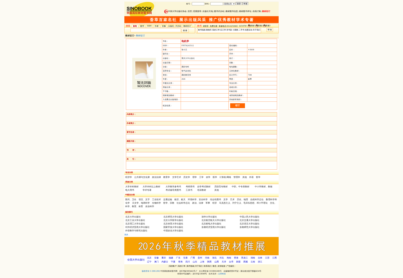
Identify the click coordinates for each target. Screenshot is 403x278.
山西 (216, 262)
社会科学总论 (183, 203)
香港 (236, 258)
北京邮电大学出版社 (211, 224)
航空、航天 (179, 199)
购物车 (209, 30)
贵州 (200, 258)
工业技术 (156, 199)
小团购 (235, 30)
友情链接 (221, 266)
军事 (208, 203)
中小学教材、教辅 (263, 186)
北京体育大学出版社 (173, 224)
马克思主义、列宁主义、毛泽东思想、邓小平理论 (243, 203)
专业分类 (129, 172)
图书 (142, 26)
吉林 (260, 258)
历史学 (186, 177)
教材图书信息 (232, 11)
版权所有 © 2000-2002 (151, 271)
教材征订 (266, 11)
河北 (221, 258)
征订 (237, 105)
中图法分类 (130, 195)
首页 (190, 11)
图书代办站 (219, 11)
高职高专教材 (221, 186)
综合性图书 (215, 199)
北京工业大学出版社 (135, 220)
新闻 (135, 26)
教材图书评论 (245, 11)
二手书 (241, 30)
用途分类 (129, 182)
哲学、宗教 (168, 203)
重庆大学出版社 (188, 58)
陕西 (209, 262)
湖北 (214, 258)
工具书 (189, 190)
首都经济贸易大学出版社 (214, 227)
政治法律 (156, 177)
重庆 (164, 258)
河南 (207, 258)
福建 (171, 258)
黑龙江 (244, 258)
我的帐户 (173, 266)
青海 (180, 262)
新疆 (238, 262)
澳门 (156, 262)
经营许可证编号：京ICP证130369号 (192, 274)
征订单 (223, 30)
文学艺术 (176, 177)
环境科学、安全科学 (198, 199)
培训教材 (201, 190)
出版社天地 (208, 11)
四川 (187, 262)
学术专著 (147, 190)
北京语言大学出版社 (249, 224)
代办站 (178, 26)
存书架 (229, 30)
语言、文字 (144, 199)
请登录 (206, 26)
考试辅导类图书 (173, 190)
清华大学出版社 (209, 217)
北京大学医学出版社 (173, 220)
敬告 (214, 266)
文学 (225, 199)
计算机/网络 (225, 177)
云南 (253, 262)
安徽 (156, 258)
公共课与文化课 (142, 177)
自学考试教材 (203, 186)
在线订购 (257, 11)
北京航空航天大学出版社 (214, 220)
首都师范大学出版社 (249, 227)
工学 (201, 177)
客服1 (252, 26)
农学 (208, 177)
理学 (194, 177)
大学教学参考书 (173, 186)
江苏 (267, 258)
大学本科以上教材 (151, 186)
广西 (192, 258)
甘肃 (185, 258)
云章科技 (222, 274)
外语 (251, 177)
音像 (164, 26)
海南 (229, 258)
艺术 (232, 199)
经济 (214, 203)
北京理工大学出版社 (135, 224)
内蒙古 (165, 262)
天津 (224, 262)
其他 (244, 177)
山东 (195, 262)
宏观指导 (197, 11)
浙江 (260, 262)
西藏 (245, 262)
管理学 (236, 177)
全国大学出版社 (136, 259)
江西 (274, 258)
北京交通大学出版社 (249, 220)
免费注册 (213, 26)
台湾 (231, 262)
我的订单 (216, 30)
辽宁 (149, 262)
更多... (127, 235)
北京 (149, 258)
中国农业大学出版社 (173, 230)
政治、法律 (197, 203)
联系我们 (207, 266)
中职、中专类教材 (240, 186)
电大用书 (129, 190)
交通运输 (167, 199)
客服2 (260, 26)
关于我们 (256, 30)
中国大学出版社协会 (177, 11)
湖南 (253, 258)
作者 (157, 26)
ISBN (149, 26)
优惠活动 (248, 30)
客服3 (268, 26)
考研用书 (190, 186)
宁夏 (173, 262)
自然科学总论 (257, 199)
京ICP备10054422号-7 (188, 271)
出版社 (171, 26)
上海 (202, 262)
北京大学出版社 (133, 217)
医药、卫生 (130, 199)
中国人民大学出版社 (249, 217)
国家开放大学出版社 (173, 227)
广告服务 (230, 266)
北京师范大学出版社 (173, 217)
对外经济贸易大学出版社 (137, 227)
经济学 (128, 177)
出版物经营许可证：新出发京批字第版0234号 (242, 271)
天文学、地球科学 (141, 203)
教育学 (166, 177)
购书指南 (202, 30)
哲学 (258, 177)
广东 (178, 258)
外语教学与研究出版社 (136, 230)
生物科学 (156, 203)
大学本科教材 (132, 186)
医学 (215, 177)
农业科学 (149, 206)
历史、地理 (242, 199)
